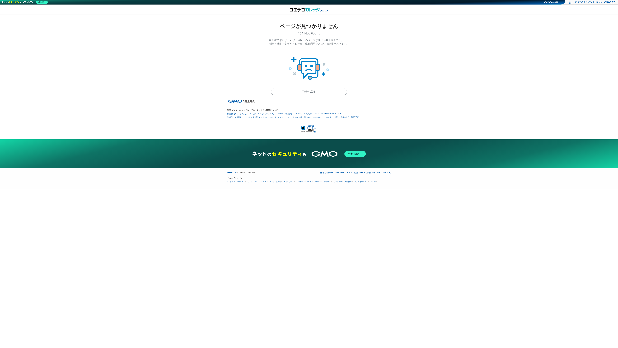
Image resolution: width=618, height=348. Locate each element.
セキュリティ (289, 182)
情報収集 (327, 182)
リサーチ (317, 182)
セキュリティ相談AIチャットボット (328, 113)
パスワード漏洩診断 (285, 114)
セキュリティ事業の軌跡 (350, 117)
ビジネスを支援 (275, 182)
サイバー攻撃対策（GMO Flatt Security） (308, 117)
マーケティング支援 (304, 182)
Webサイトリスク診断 (304, 114)
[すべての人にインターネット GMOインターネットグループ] (595, 2)
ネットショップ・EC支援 (257, 182)
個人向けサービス (361, 182)
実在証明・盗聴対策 (234, 117)
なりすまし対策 (332, 117)
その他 (373, 182)
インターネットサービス (236, 182)
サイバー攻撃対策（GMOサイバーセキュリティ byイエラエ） (267, 117)
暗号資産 (348, 182)
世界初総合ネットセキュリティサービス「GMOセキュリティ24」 (251, 114)
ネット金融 (338, 182)
